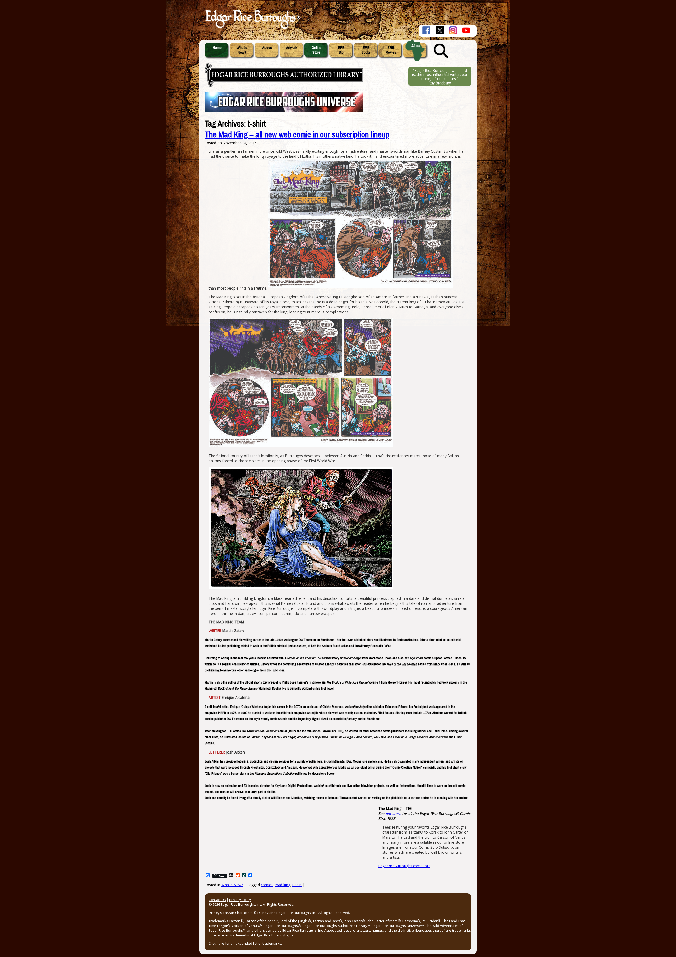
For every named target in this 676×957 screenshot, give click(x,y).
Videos (267, 47)
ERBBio (341, 50)
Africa (415, 45)
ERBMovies (391, 50)
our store (393, 813)
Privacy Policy (240, 899)
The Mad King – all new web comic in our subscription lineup (297, 134)
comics (267, 884)
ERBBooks (366, 50)
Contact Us (217, 899)
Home (217, 47)
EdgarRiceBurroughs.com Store (404, 865)
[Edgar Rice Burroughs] (252, 28)
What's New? (232, 884)
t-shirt (297, 884)
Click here (216, 943)
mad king (282, 884)
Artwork (291, 47)
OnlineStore (316, 50)
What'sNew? (242, 50)
